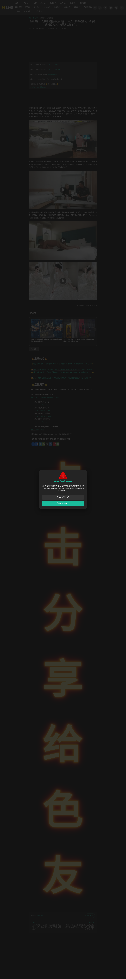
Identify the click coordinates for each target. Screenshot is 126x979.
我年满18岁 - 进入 (63, 503)
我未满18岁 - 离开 (63, 497)
